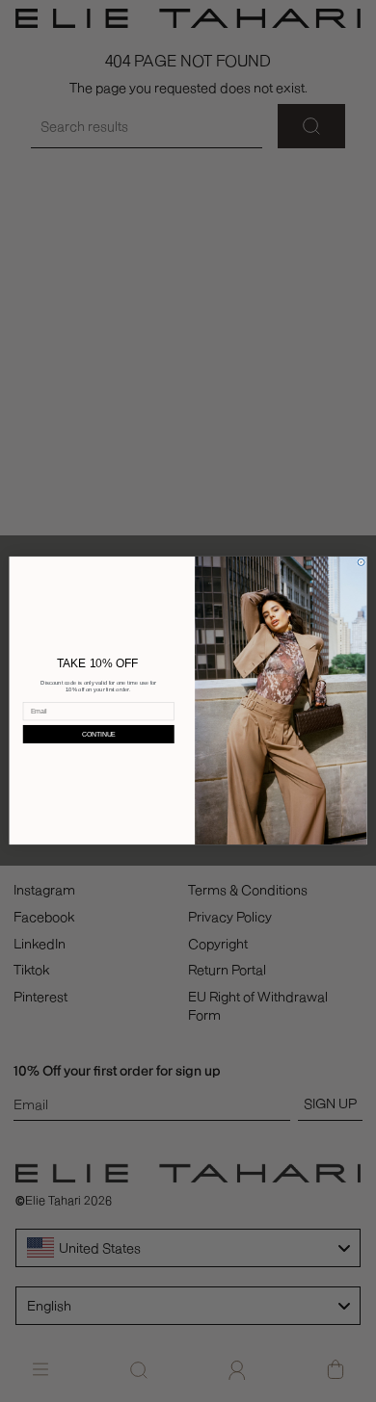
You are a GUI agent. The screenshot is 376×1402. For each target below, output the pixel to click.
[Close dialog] (361, 562)
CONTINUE (99, 735)
